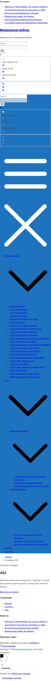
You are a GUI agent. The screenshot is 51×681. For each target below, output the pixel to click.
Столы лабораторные (18, 309)
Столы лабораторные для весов (23, 341)
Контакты (9, 551)
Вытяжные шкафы (17, 306)
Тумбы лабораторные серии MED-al (24, 374)
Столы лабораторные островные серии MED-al (29, 338)
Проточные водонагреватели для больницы (23, 19)
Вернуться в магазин (21, 673)
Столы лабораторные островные (23, 335)
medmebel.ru (34, 643)
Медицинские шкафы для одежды (19, 16)
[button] (28, 303)
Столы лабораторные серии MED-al (24, 348)
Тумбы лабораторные (18, 370)
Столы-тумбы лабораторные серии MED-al (27, 367)
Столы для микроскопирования (23, 354)
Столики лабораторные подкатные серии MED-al (30, 345)
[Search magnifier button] (2, 51)
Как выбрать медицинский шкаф (28, 483)
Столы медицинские (18, 313)
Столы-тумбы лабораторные (21, 361)
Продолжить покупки (11, 678)
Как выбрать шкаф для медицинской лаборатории (26, 23)
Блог (7, 610)
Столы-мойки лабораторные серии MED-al (27, 357)
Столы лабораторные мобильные (23, 332)
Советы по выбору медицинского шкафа (31, 486)
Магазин (8, 603)
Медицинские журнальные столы (23, 319)
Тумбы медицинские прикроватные (24, 377)
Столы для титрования (19, 364)
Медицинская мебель (14, 30)
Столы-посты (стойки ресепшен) (23, 325)
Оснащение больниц (18, 489)
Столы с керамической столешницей (25, 329)
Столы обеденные (17, 322)
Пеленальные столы (18, 316)
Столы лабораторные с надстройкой (25, 351)
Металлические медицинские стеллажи (22, 13)
